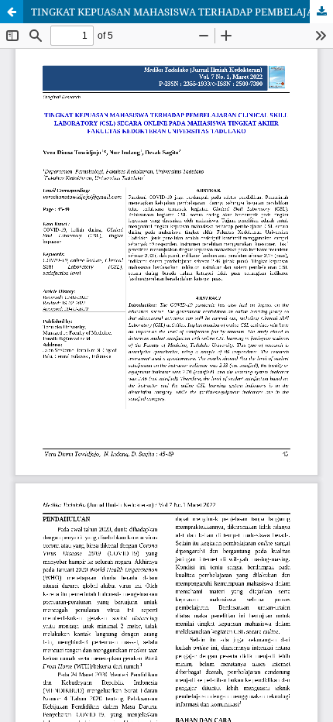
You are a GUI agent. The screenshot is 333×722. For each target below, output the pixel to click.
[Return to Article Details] (11, 11)
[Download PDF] (321, 11)
